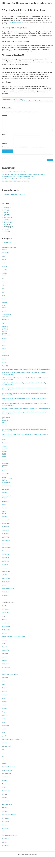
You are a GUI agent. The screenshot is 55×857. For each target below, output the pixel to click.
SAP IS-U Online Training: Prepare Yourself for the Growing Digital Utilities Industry (23, 174)
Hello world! (22, 194)
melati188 (4, 715)
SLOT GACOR (5, 526)
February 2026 (8, 217)
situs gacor (5, 564)
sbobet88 (4, 269)
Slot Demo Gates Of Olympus (9, 835)
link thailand (5, 533)
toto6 (3, 681)
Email (4, 139)
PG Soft (4, 605)
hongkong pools (6, 581)
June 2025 (7, 231)
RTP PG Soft (5, 801)
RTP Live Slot (5, 821)
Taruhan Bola (5, 612)
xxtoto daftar (5, 319)
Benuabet (4, 466)
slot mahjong (5, 463)
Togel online (5, 442)
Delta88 (4, 259)
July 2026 (6, 209)
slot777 (4, 705)
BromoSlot (5, 365)
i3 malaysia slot (6, 335)
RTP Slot (4, 794)
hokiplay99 (5, 326)
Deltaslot (4, 331)
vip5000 (4, 338)
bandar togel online (7, 496)
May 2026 (6, 212)
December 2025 (8, 221)
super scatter (5, 501)
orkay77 (4, 511)
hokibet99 (4, 660)
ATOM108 (4, 470)
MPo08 (4, 456)
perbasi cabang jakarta (8, 588)
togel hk (4, 422)
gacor (3, 295)
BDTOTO (4, 460)
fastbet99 (4, 688)
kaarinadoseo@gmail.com (19, 13)
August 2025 (7, 227)
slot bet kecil (5, 530)
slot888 (4, 362)
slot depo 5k (5, 252)
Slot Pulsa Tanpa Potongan (9, 814)
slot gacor (4, 451)
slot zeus (4, 640)
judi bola (4, 266)
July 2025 (6, 229)
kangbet (4, 701)
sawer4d (4, 302)
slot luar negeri (6, 523)
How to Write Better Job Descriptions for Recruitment (16, 181)
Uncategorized (31, 13)
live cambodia (5, 725)
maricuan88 (5, 465)
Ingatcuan (4, 323)
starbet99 (4, 657)
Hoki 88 (4, 256)
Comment (5, 115)
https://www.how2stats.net (9, 247)
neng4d (4, 307)
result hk (4, 424)
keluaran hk (5, 419)
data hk (4, 585)
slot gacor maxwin (6, 746)
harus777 (4, 508)
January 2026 (7, 219)
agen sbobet (5, 828)
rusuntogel (5, 448)
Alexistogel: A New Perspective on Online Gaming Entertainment (18, 178)
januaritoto (5, 653)
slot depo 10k (5, 520)
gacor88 (4, 735)
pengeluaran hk (6, 622)
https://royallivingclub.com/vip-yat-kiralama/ (13, 636)
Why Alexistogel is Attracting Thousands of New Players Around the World (33, 100)
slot (3, 278)
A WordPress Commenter (10, 194)
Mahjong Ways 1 (6, 547)
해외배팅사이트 (6, 667)
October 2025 (7, 224)
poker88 (4, 311)
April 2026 (7, 214)
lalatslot (4, 477)
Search (4, 158)
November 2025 (8, 222)
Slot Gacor (5, 811)
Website (4, 143)
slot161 (4, 643)
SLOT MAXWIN (6, 537)
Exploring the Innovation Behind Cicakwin (13, 99)
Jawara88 (4, 446)
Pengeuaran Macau (7, 804)
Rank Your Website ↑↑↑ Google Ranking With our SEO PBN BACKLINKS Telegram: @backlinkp (26, 369)
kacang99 (4, 646)
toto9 (3, 684)
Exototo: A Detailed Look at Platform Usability (14, 172)
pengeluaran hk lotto (7, 478)
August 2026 (7, 207)
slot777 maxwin (6, 417)
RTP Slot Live (5, 609)
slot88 (3, 439)
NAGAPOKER (5, 664)
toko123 (4, 763)
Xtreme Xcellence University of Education (27, 2)
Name (4, 134)
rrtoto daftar (5, 316)
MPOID (4, 454)
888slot (4, 453)
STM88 (4, 787)
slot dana (4, 568)
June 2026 (7, 210)
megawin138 (5, 355)
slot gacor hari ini (6, 485)
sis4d (3, 263)
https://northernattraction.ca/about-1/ (12, 739)
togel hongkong (6, 571)
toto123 (4, 513)
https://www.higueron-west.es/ (10, 674)
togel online (5, 420)
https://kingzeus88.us (15, 22)
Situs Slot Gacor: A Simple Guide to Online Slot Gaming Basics (18, 176)
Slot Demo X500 (6, 773)
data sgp (4, 831)
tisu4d (3, 299)
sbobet (4, 275)
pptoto (4, 317)
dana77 (4, 698)
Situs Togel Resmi (6, 314)
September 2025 (8, 226)
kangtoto (4, 249)
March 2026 (7, 215)
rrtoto (3, 341)
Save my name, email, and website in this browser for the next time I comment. (24, 147)
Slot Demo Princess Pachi (8, 766)
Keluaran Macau (6, 550)
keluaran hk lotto (6, 482)
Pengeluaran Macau (7, 770)
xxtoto (4, 348)
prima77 (4, 574)
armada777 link (6, 650)
